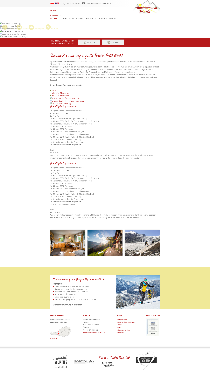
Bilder (54, 90)
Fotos (120, 325)
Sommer (103, 18)
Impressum (122, 319)
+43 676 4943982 (73, 3)
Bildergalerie (40, 28)
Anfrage (53, 18)
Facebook (13, 28)
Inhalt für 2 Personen (60, 93)
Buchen (115, 42)
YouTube (54, 28)
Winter (113, 18)
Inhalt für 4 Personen (60, 95)
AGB (119, 327)
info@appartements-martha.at (98, 3)
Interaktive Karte (124, 330)
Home (53, 10)
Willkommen (55, 16)
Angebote (91, 18)
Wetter (26, 28)
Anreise (54, 338)
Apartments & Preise (73, 18)
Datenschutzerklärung (126, 322)
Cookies (121, 333)
